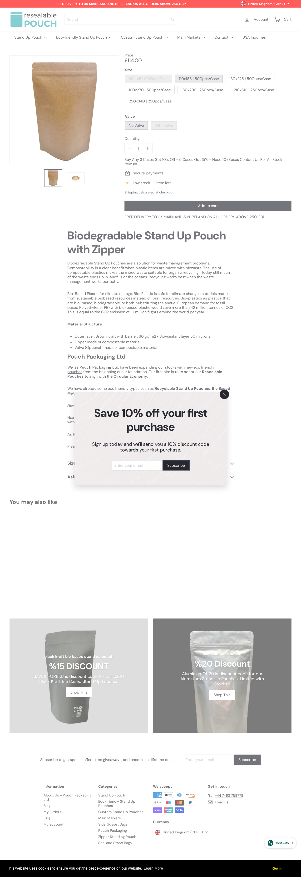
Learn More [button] (153, 868)
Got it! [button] (277, 868)
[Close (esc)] (224, 394)
